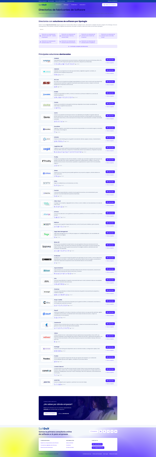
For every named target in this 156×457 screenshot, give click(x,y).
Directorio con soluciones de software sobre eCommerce (68, 41)
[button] (69, 46)
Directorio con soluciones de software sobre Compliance (88, 41)
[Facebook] (115, 431)
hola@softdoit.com (98, 447)
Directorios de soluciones (47, 447)
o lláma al (63, 413)
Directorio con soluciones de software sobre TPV (48, 41)
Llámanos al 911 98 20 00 (112, 1)
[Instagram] (112, 431)
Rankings (66, 4)
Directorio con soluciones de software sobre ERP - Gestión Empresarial (49, 36)
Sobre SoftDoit (69, 443)
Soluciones (58, 4)
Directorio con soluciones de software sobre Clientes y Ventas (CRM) (68, 36)
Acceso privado (70, 447)
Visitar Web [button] (111, 59)
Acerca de (82, 4)
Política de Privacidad (97, 454)
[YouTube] (108, 431)
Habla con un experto (110, 4)
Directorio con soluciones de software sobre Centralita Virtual (108, 36)
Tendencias (74, 4)
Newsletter (94, 431)
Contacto (68, 445)
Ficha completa (110, 62)
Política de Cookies (113, 454)
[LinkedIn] (100, 431)
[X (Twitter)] (104, 431)
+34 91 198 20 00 (98, 444)
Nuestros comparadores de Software (49, 443)
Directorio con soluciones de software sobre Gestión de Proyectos (88, 36)
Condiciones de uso (87, 454)
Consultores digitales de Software (49, 445)
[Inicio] (43, 5)
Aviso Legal (105, 454)
